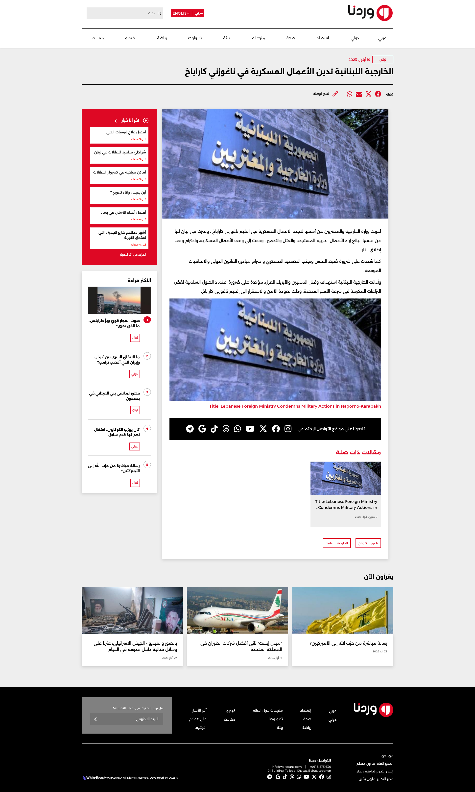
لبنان (383, 59)
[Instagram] (288, 428)
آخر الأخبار (199, 710)
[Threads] (225, 428)
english (181, 13)
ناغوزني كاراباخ (368, 543)
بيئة (226, 38)
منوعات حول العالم (268, 710)
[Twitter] (368, 94)
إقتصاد (323, 38)
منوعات (258, 38)
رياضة (162, 38)
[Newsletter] (95, 719)
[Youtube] (250, 428)
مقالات (98, 38)
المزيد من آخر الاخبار (133, 254)
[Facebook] (378, 94)
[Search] (159, 13)
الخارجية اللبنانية (337, 543)
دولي (355, 38)
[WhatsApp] (237, 428)
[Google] (202, 428)
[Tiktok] (214, 428)
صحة (290, 38)
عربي (199, 12)
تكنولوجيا (194, 38)
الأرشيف (200, 727)
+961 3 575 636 (320, 766)
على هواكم (198, 719)
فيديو (130, 38)
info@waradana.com (287, 766)
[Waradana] (370, 13)
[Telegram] (190, 428)
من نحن (387, 756)
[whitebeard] (93, 777)
